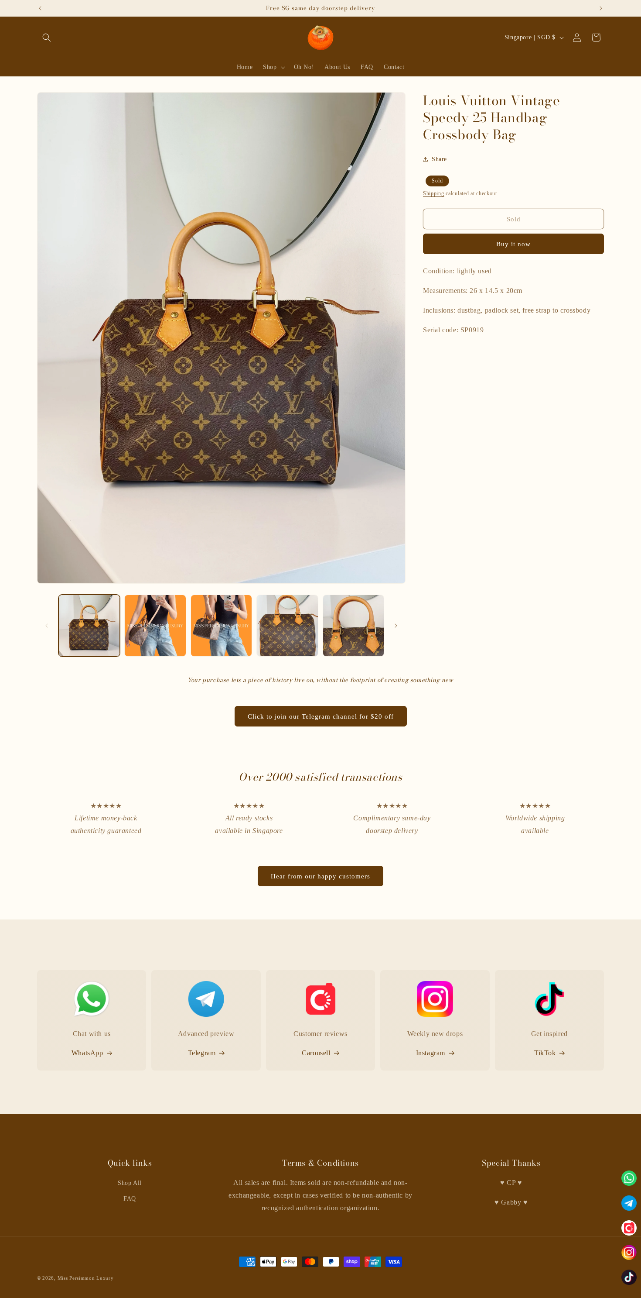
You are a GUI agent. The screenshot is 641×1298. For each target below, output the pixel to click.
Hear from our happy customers (320, 876)
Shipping (433, 193)
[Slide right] (396, 625)
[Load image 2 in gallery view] (155, 625)
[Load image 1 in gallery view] (89, 625)
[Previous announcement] (40, 8)
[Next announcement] (600, 8)
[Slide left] (46, 625)
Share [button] (439, 159)
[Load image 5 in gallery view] (353, 625)
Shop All (130, 1183)
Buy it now (513, 244)
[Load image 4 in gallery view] (287, 625)
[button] (46, 37)
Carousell (316, 1053)
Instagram (430, 1053)
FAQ (129, 1198)
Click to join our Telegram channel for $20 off (321, 716)
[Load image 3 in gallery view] (221, 625)
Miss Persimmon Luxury (86, 1278)
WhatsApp (87, 1053)
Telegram (202, 1053)
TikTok (545, 1053)
